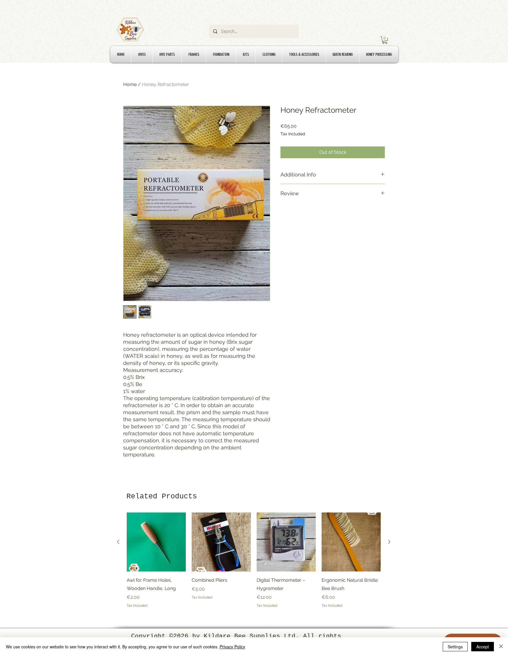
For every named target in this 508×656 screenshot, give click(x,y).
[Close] (500, 646)
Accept (482, 647)
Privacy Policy (232, 647)
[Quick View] (156, 541)
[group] (254, 560)
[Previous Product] (118, 541)
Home (130, 84)
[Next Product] (389, 541)
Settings (455, 647)
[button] (384, 40)
